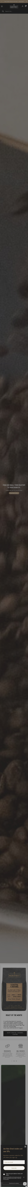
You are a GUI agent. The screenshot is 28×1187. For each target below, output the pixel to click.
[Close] (25, 1146)
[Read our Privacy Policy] (24, 1177)
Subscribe (14, 1168)
